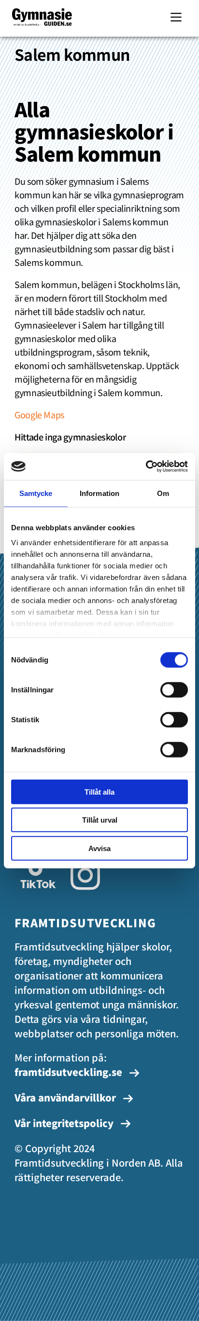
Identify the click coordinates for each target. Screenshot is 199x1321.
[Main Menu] (176, 17)
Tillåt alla (99, 791)
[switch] (174, 689)
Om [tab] (163, 493)
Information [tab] (99, 493)
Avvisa (99, 848)
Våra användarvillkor (66, 1097)
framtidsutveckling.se (68, 1072)
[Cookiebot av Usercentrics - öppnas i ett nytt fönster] (145, 466)
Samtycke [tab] (36, 493)
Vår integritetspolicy (65, 1123)
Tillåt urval (99, 820)
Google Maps (39, 414)
